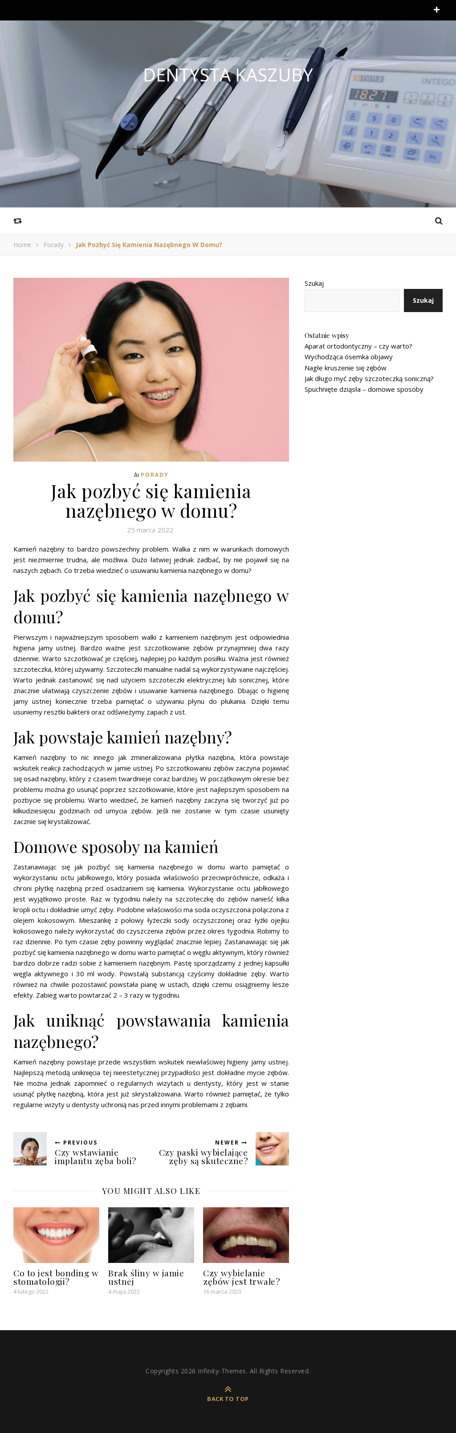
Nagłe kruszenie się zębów (346, 367)
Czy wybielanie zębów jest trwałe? (241, 1277)
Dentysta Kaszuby (228, 74)
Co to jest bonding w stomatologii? (55, 1277)
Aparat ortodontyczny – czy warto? (358, 345)
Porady (53, 244)
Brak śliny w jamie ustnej (146, 1277)
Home (22, 244)
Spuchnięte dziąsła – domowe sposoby (364, 389)
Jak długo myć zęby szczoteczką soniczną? (369, 378)
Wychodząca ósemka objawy (349, 356)
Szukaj (314, 283)
